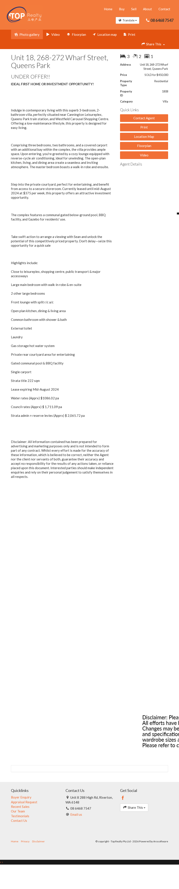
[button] (144, 127)
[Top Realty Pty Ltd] (24, 14)
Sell (133, 9)
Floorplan (144, 146)
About (147, 9)
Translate (128, 20)
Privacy (25, 841)
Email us (76, 814)
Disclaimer (38, 841)
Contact (164, 9)
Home (108, 9)
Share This (153, 44)
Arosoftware (160, 841)
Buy (122, 9)
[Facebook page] (123, 798)
